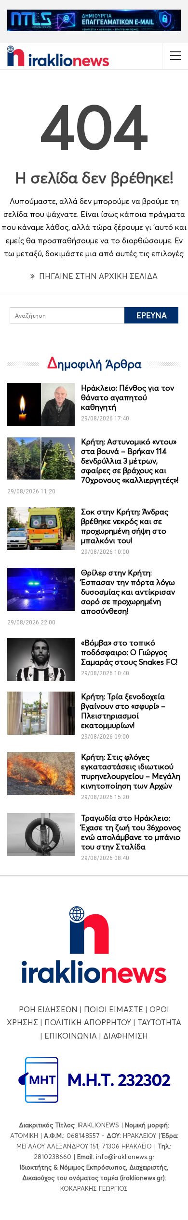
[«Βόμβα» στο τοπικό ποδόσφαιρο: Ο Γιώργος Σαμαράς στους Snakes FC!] (41, 659)
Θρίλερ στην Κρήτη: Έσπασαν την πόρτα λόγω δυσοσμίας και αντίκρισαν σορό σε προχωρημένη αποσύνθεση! (128, 592)
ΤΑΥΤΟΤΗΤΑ (159, 1022)
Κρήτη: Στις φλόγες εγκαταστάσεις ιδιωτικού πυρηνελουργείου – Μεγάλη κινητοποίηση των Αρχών (130, 771)
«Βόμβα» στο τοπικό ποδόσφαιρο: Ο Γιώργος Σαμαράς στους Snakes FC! (129, 652)
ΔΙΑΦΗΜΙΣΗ (125, 1036)
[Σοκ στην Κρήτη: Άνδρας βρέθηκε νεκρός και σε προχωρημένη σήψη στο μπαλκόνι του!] (41, 528)
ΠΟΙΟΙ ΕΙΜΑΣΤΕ (113, 1009)
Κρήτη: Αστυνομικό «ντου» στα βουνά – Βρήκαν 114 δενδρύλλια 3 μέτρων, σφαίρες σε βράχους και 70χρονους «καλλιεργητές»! (129, 461)
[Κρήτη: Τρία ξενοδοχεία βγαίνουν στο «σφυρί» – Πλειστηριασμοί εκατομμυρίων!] (41, 713)
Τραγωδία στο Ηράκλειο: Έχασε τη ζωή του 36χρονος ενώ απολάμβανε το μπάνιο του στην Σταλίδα (131, 832)
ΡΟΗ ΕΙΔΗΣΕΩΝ (48, 1009)
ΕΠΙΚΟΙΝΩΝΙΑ (70, 1036)
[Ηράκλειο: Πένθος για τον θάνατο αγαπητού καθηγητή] (41, 404)
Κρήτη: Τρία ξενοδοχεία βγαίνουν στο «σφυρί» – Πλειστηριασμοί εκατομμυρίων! (123, 711)
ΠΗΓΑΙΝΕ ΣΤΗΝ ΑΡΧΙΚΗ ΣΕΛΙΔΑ (97, 276)
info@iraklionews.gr (125, 1156)
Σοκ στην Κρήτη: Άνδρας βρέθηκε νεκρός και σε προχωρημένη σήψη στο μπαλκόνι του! (124, 526)
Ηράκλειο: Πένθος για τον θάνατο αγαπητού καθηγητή (127, 397)
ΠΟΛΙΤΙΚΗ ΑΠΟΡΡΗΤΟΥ (87, 1022)
